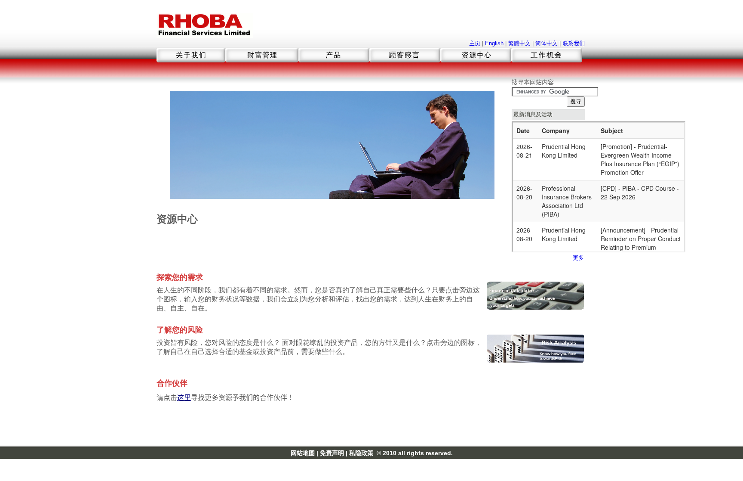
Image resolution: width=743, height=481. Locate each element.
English (494, 43)
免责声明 (332, 453)
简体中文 (546, 43)
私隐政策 (361, 453)
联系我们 (573, 43)
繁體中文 (519, 43)
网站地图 (303, 453)
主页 (474, 43)
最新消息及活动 (533, 114)
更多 (578, 257)
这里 (184, 397)
